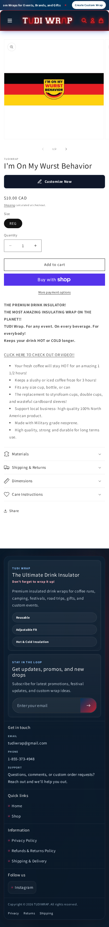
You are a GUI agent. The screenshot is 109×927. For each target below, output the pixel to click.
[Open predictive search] (84, 20)
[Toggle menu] (10, 20)
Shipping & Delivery (29, 860)
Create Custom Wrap (89, 5)
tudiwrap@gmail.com (27, 743)
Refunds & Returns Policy (34, 850)
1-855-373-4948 (21, 758)
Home (17, 805)
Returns (29, 913)
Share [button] (14, 510)
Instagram (24, 887)
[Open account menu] (93, 20)
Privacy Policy (24, 840)
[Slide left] (43, 149)
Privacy (13, 913)
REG (13, 223)
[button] (54, 454)
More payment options (54, 292)
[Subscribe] (88, 705)
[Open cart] (101, 20)
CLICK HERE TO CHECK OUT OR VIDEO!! (39, 354)
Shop (16, 816)
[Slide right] (66, 149)
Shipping (9, 205)
